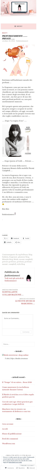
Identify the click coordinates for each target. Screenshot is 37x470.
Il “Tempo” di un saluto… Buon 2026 (17, 382)
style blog (21, 264)
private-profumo (9, 262)
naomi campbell (25, 259)
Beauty (4, 33)
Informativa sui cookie (15, 462)
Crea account (7, 424)
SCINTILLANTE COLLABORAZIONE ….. (13, 292)
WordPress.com (8, 444)
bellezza (24, 255)
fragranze (13, 257)
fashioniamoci (22, 41)
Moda (16, 259)
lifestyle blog (7, 259)
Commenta (26, 332)
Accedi (5, 429)
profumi (20, 262)
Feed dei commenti (10, 439)
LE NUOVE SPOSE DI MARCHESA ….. (25, 301)
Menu (19, 26)
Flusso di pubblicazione (12, 434)
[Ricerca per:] (18, 344)
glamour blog (23, 257)
